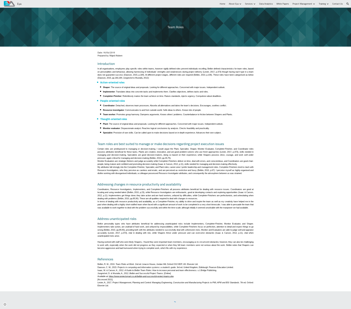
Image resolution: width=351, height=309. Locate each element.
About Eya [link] (234, 4)
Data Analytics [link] (266, 4)
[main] (175, 27)
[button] (347, 4)
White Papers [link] (282, 4)
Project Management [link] (302, 4)
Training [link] (322, 4)
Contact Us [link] (337, 4)
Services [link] (249, 4)
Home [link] (222, 4)
